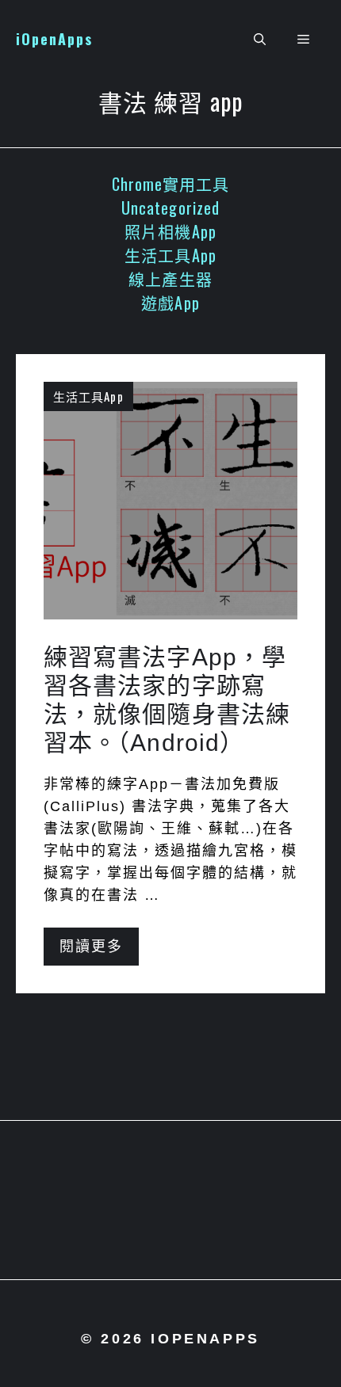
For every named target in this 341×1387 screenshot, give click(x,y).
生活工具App (170, 255)
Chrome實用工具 (171, 184)
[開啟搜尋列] (260, 39)
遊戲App (170, 302)
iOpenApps (54, 39)
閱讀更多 (91, 947)
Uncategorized (170, 207)
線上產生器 (170, 279)
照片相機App (170, 231)
